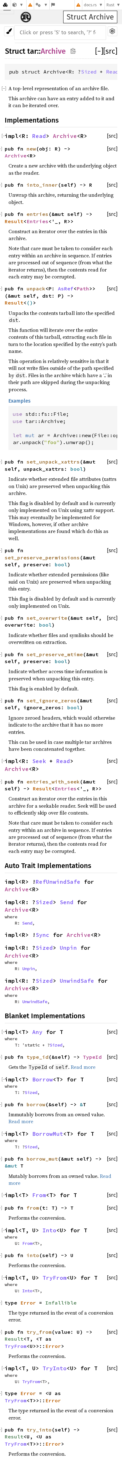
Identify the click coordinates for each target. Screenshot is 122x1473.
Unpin (68, 947)
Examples (19, 401)
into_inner (42, 185)
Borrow (42, 1079)
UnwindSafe (77, 980)
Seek (39, 761)
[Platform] (41, 5)
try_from (39, 1332)
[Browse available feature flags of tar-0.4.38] (53, 5)
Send (67, 902)
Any (37, 1032)
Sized (89, 72)
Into (49, 1230)
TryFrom (55, 1277)
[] (99, 51)
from (33, 1208)
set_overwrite (47, 618)
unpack (36, 288)
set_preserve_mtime (55, 654)
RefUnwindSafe (58, 881)
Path (83, 288)
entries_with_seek (53, 781)
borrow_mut (42, 1159)
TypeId (92, 1057)
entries (37, 214)
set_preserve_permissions (42, 557)
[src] (110, 51)
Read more (83, 1067)
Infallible (61, 1303)
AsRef (66, 288)
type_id (37, 1057)
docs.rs (90, 5)
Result (14, 221)
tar (32, 51)
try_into (39, 1429)
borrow (36, 1104)
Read (112, 72)
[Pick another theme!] (9, 31)
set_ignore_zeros (52, 700)
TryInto (55, 1368)
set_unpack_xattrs (53, 462)
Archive (53, 51)
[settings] (112, 31)
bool (76, 469)
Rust (110, 5)
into (33, 1255)
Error (28, 1303)
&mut (12, 1165)
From (39, 1195)
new (31, 149)
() (30, 303)
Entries (37, 221)
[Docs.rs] (5, 5)
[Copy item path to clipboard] (73, 50)
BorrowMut (47, 1133)
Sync (42, 935)
